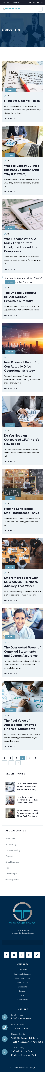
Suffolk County (17, 1047)
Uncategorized (12, 879)
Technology (11, 873)
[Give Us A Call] (5, 1027)
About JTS (10, 838)
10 (11, 763)
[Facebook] (14, 955)
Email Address (17, 1015)
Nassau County (18, 1034)
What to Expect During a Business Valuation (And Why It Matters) (22, 170)
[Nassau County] (5, 1039)
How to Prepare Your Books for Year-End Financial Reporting (27, 786)
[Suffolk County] (5, 1052)
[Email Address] (5, 1017)
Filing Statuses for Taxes (22, 100)
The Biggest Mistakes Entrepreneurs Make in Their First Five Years (28, 813)
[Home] (23, 914)
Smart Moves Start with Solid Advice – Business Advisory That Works (21, 582)
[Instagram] (29, 955)
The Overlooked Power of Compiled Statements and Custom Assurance (22, 651)
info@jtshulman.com (21, 1018)
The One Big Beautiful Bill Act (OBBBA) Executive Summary (20, 297)
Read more (9, 119)
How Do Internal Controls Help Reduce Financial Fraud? (27, 800)
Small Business (12, 862)
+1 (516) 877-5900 (20, 1028)
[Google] (21, 955)
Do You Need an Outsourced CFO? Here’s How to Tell (21, 439)
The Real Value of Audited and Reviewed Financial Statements (20, 724)
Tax (7, 868)
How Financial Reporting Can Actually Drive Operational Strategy (21, 366)
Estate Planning (13, 850)
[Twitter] (37, 955)
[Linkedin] (6, 955)
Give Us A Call (17, 1025)
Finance (9, 856)
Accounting (11, 844)
